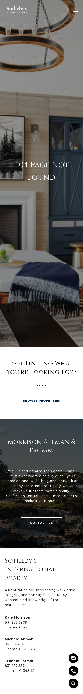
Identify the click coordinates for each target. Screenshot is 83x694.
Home (41, 385)
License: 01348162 (20, 671)
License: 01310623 (20, 649)
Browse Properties (41, 400)
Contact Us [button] (41, 523)
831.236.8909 (16, 622)
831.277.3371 (15, 666)
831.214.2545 (15, 644)
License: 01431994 (20, 627)
